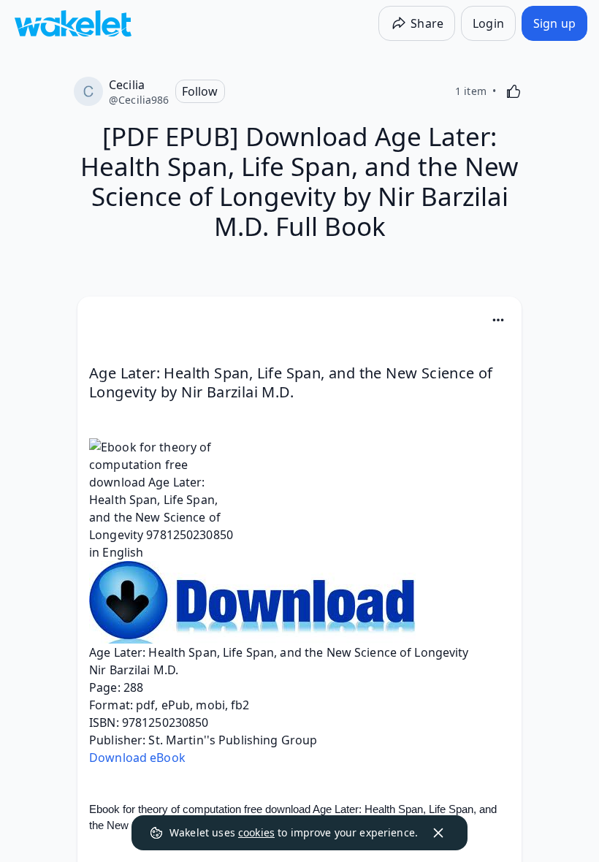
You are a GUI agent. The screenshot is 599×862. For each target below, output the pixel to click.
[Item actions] (498, 320)
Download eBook (137, 758)
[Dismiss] (438, 832)
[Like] (513, 91)
